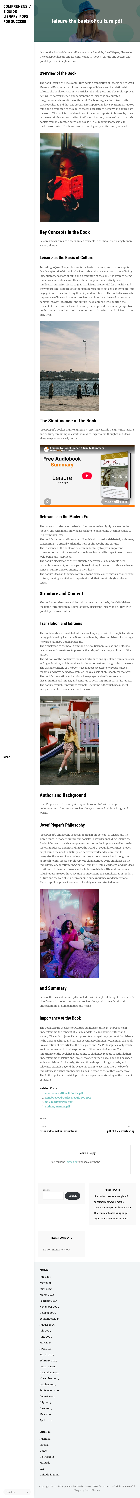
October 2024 (48, 1384)
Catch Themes (92, 1490)
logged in (71, 1162)
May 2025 (46, 1342)
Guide (43, 1450)
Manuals (45, 1462)
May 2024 (46, 1414)
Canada (44, 1444)
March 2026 (47, 1294)
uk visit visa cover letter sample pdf (111, 1196)
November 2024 (49, 1378)
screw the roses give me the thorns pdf (112, 1207)
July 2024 (45, 1402)
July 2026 (45, 1276)
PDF (44, 1118)
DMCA (6, 757)
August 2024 (47, 1396)
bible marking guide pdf (59, 1101)
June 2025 (46, 1336)
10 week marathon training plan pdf (111, 1213)
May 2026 (46, 1282)
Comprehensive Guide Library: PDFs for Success (17, 13)
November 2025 (49, 1306)
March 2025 (47, 1354)
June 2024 (46, 1408)
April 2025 (46, 1348)
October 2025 (48, 1312)
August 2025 (47, 1324)
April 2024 (46, 1420)
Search (46, 1189)
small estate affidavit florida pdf (64, 1093)
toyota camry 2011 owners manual (111, 1218)
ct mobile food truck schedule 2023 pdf (68, 1097)
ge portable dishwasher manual (109, 1201)
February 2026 (48, 1300)
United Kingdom (49, 1474)
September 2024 (50, 1390)
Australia (45, 1438)
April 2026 (46, 1288)
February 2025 (48, 1360)
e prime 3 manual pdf (57, 1106)
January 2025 (48, 1366)
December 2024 (49, 1372)
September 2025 (49, 1318)
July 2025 (45, 1330)
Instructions (47, 1456)
